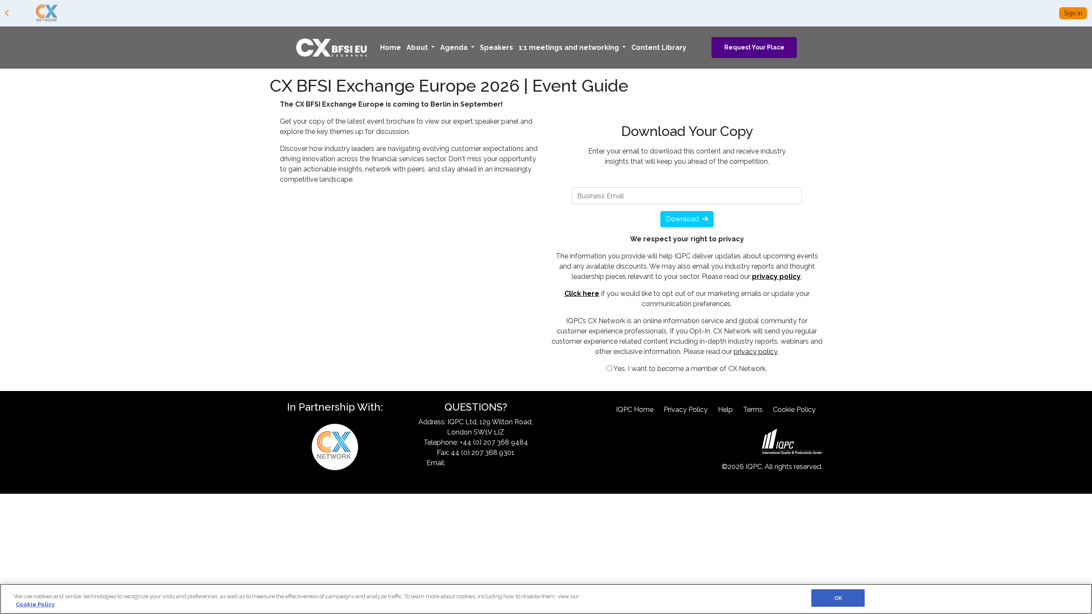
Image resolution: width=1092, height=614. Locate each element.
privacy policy (755, 352)
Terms (753, 409)
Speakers (496, 47)
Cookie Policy (794, 409)
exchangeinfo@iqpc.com (486, 463)
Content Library (658, 47)
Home (390, 47)
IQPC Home (634, 409)
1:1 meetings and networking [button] (570, 47)
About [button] (418, 47)
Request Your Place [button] (754, 47)
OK (838, 598)
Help (725, 409)
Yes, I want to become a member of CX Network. (689, 369)
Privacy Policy (686, 409)
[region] (546, 599)
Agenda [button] (454, 47)
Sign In (1073, 13)
